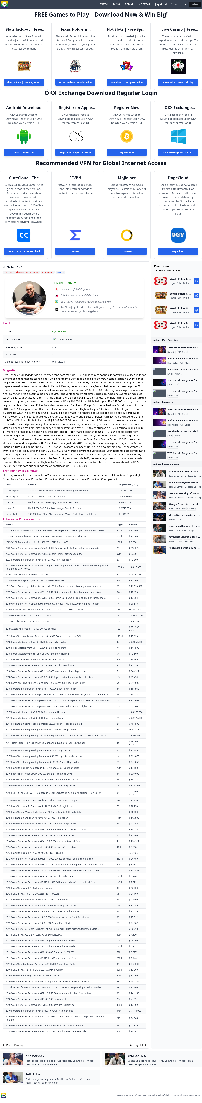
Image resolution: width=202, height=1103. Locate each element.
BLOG (116, 4)
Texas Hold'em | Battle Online (75, 29)
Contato (171, 352)
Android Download (24, 107)
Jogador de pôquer (166, 4)
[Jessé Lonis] (159, 528)
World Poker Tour (192, 519)
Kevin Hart (188, 541)
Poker (177, 374)
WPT (170, 374)
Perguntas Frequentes (192, 374)
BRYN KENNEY (65, 283)
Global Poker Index (177, 508)
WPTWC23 (173, 519)
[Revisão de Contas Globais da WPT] (159, 371)
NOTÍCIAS (144, 4)
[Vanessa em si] (159, 473)
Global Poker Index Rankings (181, 530)
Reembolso (173, 363)
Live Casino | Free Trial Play (178, 29)
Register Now (127, 107)
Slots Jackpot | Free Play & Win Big (24, 29)
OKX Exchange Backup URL (178, 107)
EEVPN (75, 177)
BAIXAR (129, 4)
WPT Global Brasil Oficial (155, 1095)
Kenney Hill (136, 1045)
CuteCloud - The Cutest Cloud (24, 177)
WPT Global (183, 352)
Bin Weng (191, 508)
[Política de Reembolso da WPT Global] (159, 360)
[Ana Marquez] (159, 495)
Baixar (195, 4)
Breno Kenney (14, 1045)
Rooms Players (175, 541)
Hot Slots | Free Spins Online (127, 29)
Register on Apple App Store (75, 107)
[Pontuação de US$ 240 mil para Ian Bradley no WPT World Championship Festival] (159, 550)
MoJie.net (127, 177)
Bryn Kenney (59, 331)
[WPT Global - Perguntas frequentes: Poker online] (159, 382)
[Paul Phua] (159, 484)
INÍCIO (104, 4)
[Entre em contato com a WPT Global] (159, 349)
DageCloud (178, 177)
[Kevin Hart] (159, 539)
